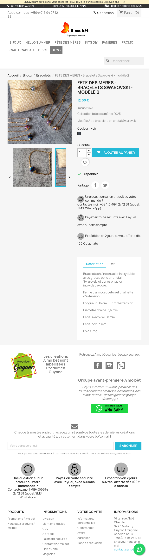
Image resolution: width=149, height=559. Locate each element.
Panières (109, 42)
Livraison (48, 518)
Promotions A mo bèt (21, 518)
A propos (48, 534)
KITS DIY (91, 42)
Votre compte (89, 512)
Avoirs (81, 533)
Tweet (105, 185)
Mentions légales (53, 523)
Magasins (48, 554)
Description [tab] (94, 264)
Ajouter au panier (115, 152)
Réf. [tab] (112, 264)
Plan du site (50, 549)
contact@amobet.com (129, 549)
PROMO (127, 42)
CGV (45, 529)
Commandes (85, 528)
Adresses (83, 538)
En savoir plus (112, 1)
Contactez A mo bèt (55, 544)
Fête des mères (68, 42)
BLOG (56, 50)
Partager (95, 185)
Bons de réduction (89, 543)
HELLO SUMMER (37, 42)
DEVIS (42, 50)
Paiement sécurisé (54, 539)
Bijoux (15, 42)
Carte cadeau (22, 50)
